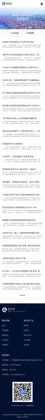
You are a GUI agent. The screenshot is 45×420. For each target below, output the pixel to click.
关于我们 (5, 340)
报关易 (26, 325)
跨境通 (26, 344)
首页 (3, 325)
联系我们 (5, 344)
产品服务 (5, 330)
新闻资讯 (5, 335)
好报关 (26, 330)
